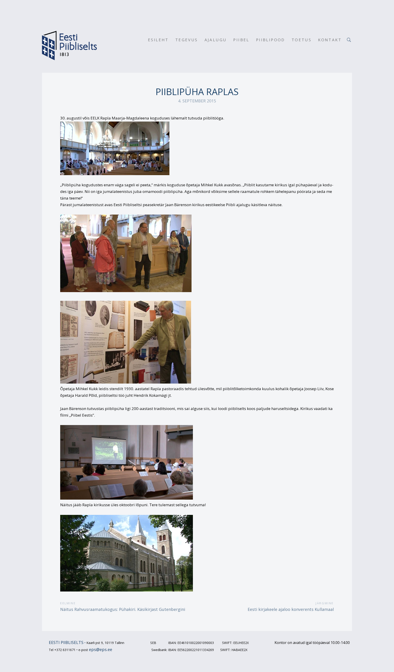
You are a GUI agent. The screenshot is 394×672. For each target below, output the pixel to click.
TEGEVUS (186, 39)
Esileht (158, 39)
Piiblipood (270, 39)
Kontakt (330, 39)
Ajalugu (216, 39)
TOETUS (301, 39)
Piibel (241, 39)
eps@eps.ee (100, 649)
